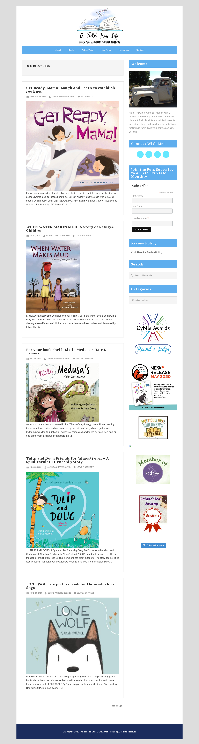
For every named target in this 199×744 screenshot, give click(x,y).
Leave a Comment (84, 236)
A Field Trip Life (99, 25)
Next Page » (118, 706)
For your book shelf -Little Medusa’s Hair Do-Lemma (68, 351)
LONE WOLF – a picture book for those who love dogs (70, 586)
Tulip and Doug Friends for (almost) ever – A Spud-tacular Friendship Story (67, 460)
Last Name (137, 206)
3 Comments (87, 97)
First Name (137, 196)
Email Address (140, 218)
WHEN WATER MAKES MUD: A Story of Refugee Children (70, 229)
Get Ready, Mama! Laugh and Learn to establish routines (70, 89)
